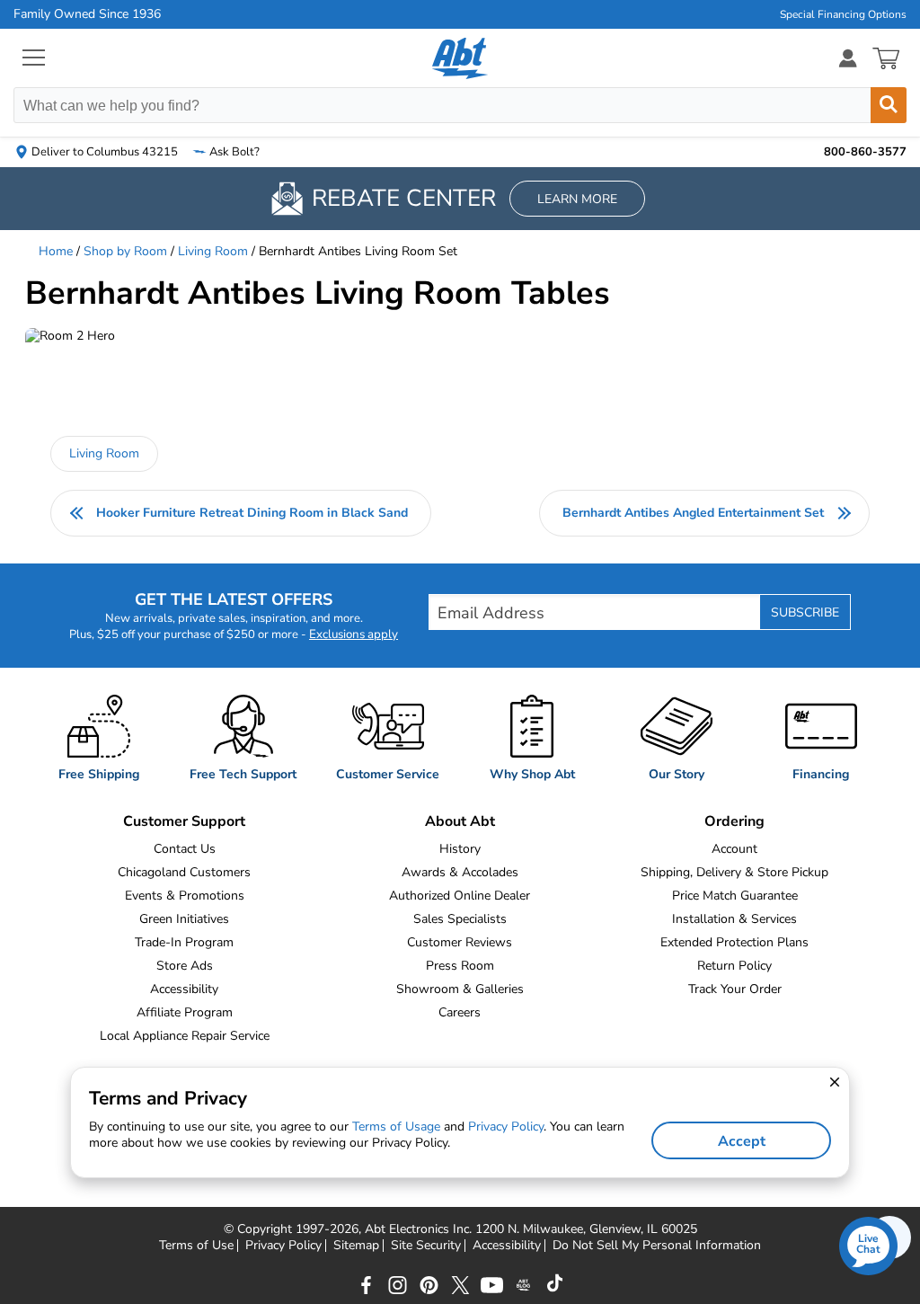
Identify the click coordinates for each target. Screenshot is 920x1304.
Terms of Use (196, 1245)
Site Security (426, 1245)
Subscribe (805, 612)
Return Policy (734, 965)
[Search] (889, 105)
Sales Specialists (460, 918)
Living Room (213, 251)
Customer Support (184, 821)
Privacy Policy (283, 1245)
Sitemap (356, 1245)
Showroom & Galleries (460, 989)
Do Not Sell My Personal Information (657, 1245)
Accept (741, 1141)
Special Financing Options (843, 14)
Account (734, 848)
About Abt (460, 821)
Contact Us (185, 848)
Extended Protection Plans (734, 942)
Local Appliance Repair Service (185, 1035)
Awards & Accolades (460, 872)
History (460, 848)
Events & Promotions (184, 895)
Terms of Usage (396, 1126)
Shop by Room (125, 251)
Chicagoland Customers (184, 872)
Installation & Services (734, 918)
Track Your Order (735, 989)
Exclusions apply (353, 634)
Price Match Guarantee (735, 895)
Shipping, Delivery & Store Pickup (734, 872)
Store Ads (184, 965)
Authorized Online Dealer (459, 895)
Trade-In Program (184, 942)
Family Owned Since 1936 (87, 14)
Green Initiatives (184, 918)
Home (56, 251)
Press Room (460, 965)
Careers (459, 1012)
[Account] (848, 58)
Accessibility (184, 989)
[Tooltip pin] (86, 369)
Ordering (734, 821)
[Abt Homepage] (460, 58)
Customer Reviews (459, 942)
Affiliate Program (185, 1012)
